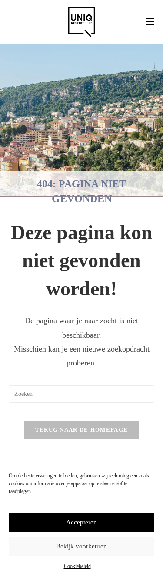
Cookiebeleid (77, 566)
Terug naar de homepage (81, 429)
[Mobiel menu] (150, 22)
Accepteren (81, 522)
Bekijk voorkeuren (81, 546)
